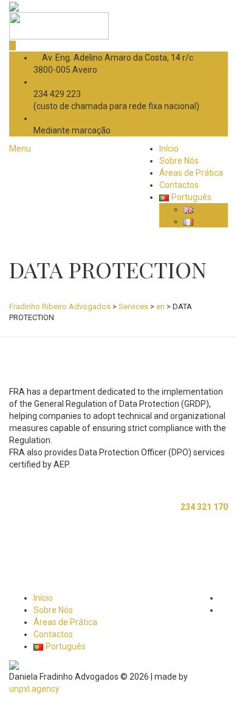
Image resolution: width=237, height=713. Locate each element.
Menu (20, 148)
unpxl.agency (34, 689)
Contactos (179, 185)
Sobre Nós (179, 161)
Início (169, 148)
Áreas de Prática (191, 173)
